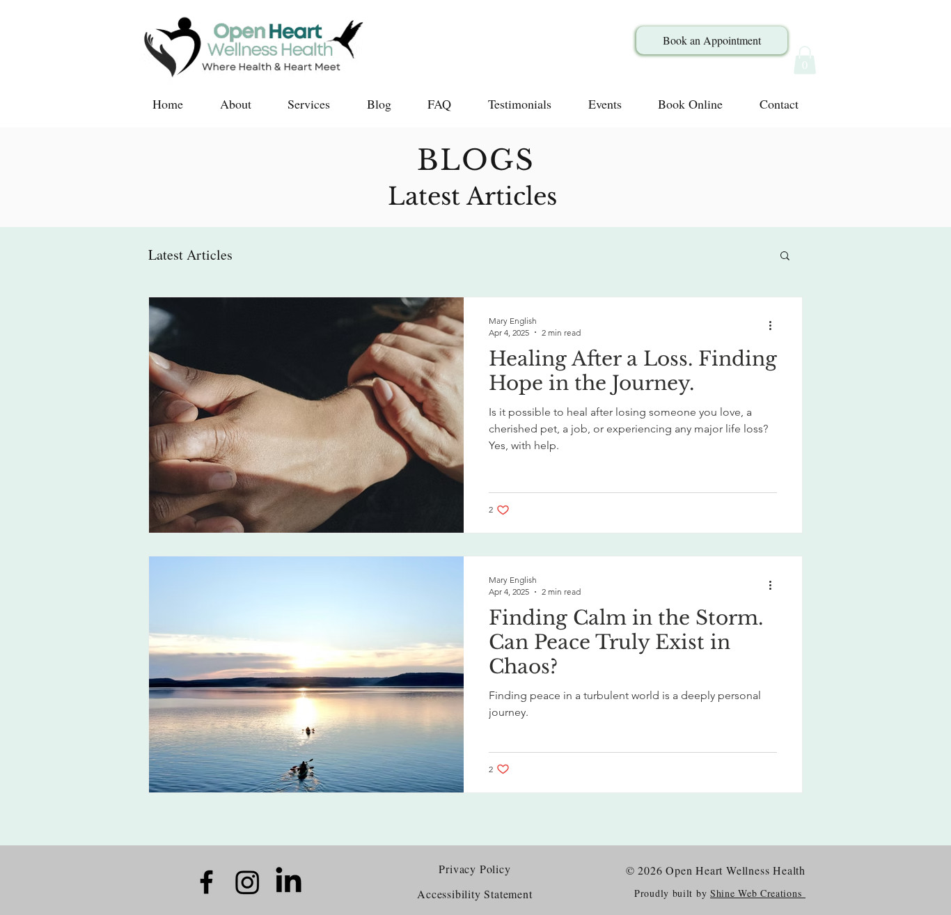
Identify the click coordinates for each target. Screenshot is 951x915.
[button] (805, 60)
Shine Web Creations (757, 893)
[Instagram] (247, 882)
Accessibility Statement (474, 893)
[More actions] (775, 326)
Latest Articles (190, 254)
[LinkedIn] (288, 882)
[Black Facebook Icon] (206, 882)
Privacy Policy (474, 868)
